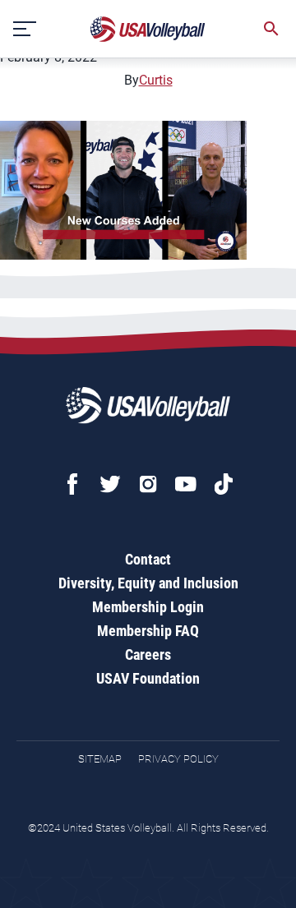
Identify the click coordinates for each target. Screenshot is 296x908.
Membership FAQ (148, 630)
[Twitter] (110, 484)
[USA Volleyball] (148, 29)
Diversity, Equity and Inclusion (148, 583)
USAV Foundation (148, 678)
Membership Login (148, 606)
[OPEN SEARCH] (271, 29)
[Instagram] (148, 484)
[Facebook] (72, 484)
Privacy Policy (178, 759)
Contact (148, 559)
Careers (148, 654)
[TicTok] (223, 484)
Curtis (156, 80)
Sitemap (100, 759)
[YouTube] (186, 484)
